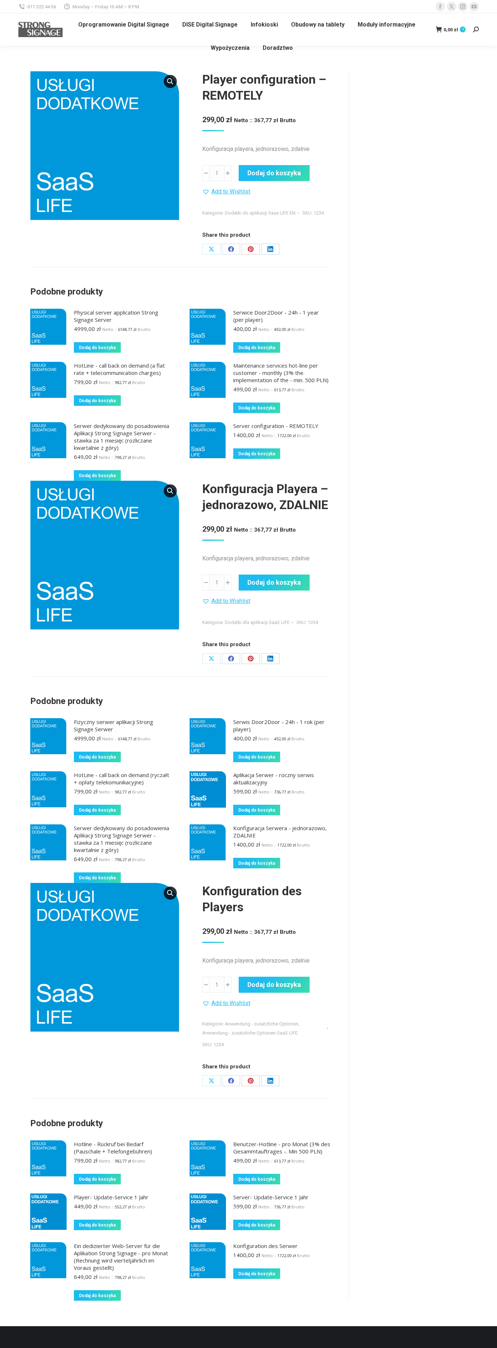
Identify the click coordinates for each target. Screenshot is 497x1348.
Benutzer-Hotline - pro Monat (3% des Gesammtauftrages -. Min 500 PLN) (281, 1147)
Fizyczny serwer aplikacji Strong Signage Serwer (113, 725)
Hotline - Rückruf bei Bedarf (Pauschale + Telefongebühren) (113, 1147)
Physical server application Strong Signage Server (116, 316)
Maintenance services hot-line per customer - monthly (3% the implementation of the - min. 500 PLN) (281, 373)
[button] (170, 81)
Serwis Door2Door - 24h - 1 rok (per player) (279, 725)
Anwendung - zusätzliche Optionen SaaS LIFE (250, 1033)
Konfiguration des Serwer (265, 1245)
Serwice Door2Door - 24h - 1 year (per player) (276, 316)
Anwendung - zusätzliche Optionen (261, 1024)
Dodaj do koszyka (274, 173)
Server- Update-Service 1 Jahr (271, 1197)
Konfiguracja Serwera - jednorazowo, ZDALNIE (280, 831)
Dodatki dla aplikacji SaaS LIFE (257, 622)
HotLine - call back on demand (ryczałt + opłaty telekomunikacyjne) (121, 778)
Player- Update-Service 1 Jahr (111, 1197)
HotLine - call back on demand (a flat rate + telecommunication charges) (119, 369)
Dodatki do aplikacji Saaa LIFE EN (260, 213)
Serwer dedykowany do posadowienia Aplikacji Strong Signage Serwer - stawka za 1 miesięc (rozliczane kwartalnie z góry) (121, 436)
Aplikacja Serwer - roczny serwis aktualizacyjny (273, 778)
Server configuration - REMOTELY (275, 425)
